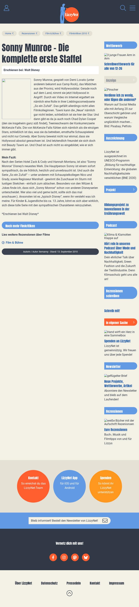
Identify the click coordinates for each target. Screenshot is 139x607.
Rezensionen (28, 33)
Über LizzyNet (23, 583)
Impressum (116, 583)
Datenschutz (49, 583)
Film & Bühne (52, 33)
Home (8, 33)
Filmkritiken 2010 (78, 33)
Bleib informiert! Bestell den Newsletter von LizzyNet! (64, 520)
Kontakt (95, 583)
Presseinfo (74, 583)
